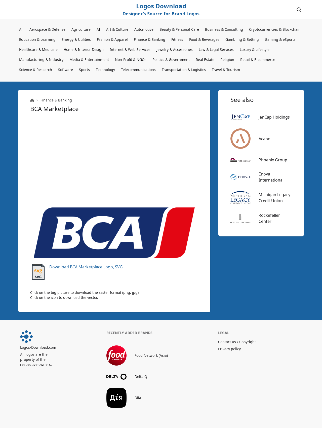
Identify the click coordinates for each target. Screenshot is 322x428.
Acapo (264, 138)
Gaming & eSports (280, 39)
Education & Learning (37, 39)
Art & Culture (117, 29)
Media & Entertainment (89, 59)
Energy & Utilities (76, 39)
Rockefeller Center (269, 218)
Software (65, 69)
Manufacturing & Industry (41, 59)
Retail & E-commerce (257, 59)
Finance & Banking (149, 39)
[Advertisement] (114, 160)
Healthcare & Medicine (38, 49)
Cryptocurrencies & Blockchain (275, 29)
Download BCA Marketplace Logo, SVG (86, 267)
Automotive (143, 29)
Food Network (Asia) (151, 355)
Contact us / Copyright (237, 341)
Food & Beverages (204, 39)
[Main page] (32, 100)
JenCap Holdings (274, 117)
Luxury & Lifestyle (254, 49)
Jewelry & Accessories (174, 49)
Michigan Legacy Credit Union (274, 197)
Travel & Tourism (226, 69)
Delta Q (141, 376)
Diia (138, 397)
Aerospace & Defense (47, 29)
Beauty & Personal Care (179, 29)
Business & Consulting (224, 29)
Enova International (271, 177)
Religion (227, 59)
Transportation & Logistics (184, 69)
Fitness (177, 39)
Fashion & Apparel (112, 39)
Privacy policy (229, 348)
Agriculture (81, 29)
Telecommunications (138, 69)
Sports (84, 69)
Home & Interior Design (84, 49)
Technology (105, 69)
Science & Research (35, 69)
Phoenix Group (273, 160)
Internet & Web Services (130, 49)
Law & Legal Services (216, 49)
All (21, 29)
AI (98, 29)
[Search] (299, 10)
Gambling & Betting (242, 39)
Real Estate (205, 59)
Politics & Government (171, 59)
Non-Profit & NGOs (130, 59)
